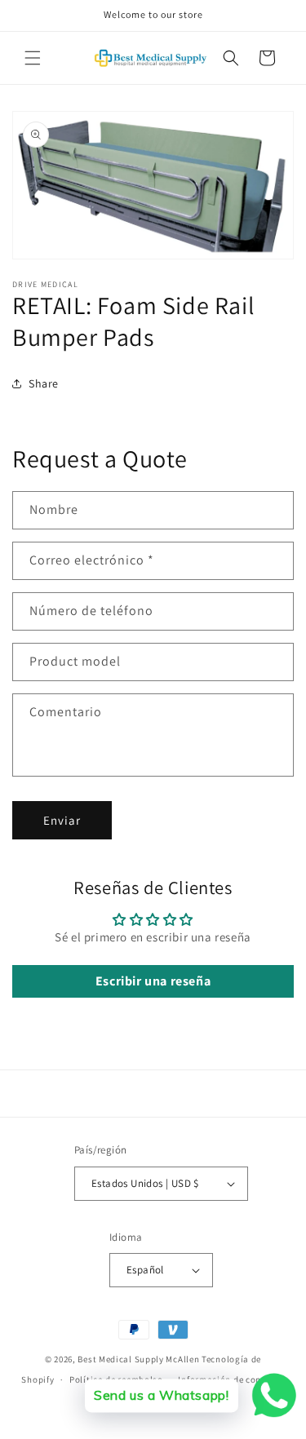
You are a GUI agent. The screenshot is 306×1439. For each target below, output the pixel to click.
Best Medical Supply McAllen (138, 1359)
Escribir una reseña (153, 981)
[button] (33, 58)
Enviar (62, 820)
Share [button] (44, 383)
